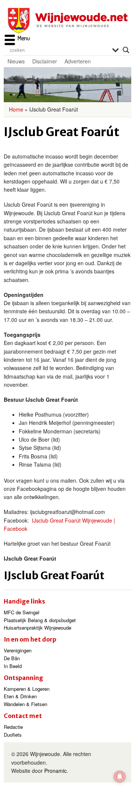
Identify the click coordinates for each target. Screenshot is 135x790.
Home (16, 109)
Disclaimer (44, 61)
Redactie (13, 726)
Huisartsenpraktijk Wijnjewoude (37, 627)
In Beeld (13, 666)
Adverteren (77, 61)
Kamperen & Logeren (27, 688)
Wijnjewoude (68, 20)
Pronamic (55, 770)
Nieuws (16, 61)
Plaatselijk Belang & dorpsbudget (40, 620)
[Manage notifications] (120, 777)
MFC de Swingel (21, 612)
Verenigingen (18, 650)
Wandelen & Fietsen (25, 704)
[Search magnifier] (126, 50)
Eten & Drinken (20, 696)
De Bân (12, 658)
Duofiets (13, 734)
